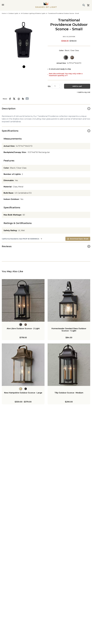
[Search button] (84, 5)
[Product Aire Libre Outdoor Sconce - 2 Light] (23, 300)
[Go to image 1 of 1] (24, 66)
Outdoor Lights (13, 13)
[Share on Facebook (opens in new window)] (10, 99)
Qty (49, 86)
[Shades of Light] (46, 5)
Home (4, 13)
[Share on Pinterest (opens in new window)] (19, 99)
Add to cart (77, 86)
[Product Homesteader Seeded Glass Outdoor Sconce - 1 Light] (69, 300)
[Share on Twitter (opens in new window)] (14, 99)
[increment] (59, 85)
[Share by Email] (27, 98)
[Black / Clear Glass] (66, 57)
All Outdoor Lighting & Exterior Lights (33, 13)
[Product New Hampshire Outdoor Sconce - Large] (23, 364)
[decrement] (59, 87)
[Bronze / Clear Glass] (72, 57)
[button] (24, 40)
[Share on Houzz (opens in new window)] (23, 99)
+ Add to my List (83, 92)
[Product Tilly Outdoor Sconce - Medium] (69, 364)
